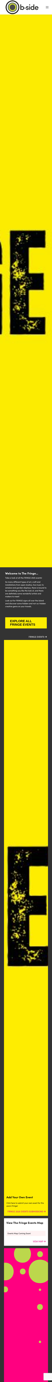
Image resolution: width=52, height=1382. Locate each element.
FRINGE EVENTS (36, 636)
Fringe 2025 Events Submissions (25, 1211)
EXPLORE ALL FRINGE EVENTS (22, 622)
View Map (38, 1241)
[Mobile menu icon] (47, 7)
